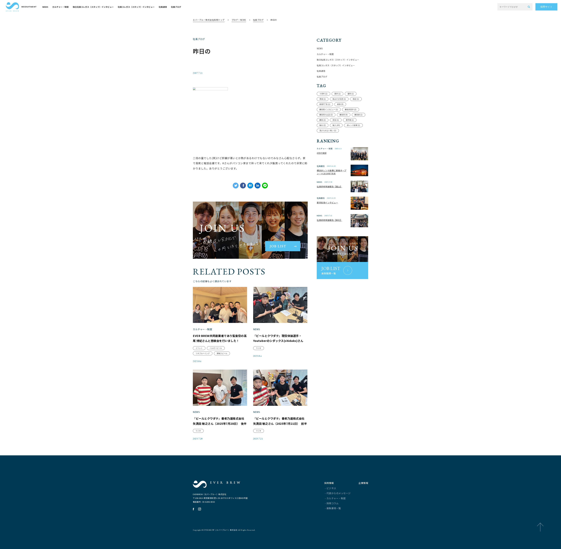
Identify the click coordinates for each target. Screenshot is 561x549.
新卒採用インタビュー (327, 202)
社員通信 (163, 7)
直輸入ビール (222, 353)
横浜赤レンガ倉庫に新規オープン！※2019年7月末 (331, 172)
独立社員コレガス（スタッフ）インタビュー (93, 7)
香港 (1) (323, 99)
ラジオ (258, 348)
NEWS (45, 7)
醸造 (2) (323, 120)
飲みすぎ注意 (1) (339, 99)
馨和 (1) (351, 94)
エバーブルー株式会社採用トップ (209, 19)
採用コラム (333, 503)
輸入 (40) (336, 125)
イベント (199, 348)
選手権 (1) (350, 120)
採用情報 (329, 483)
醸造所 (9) (344, 115)
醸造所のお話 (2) (326, 115)
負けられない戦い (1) (328, 131)
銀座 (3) (340, 104)
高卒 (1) (337, 94)
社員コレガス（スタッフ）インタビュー (136, 7)
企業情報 (363, 483)
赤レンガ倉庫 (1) (353, 125)
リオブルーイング (203, 353)
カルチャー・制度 (60, 7)
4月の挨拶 (322, 152)
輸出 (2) (323, 125)
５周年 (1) (323, 94)
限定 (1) (356, 99)
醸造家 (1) (358, 115)
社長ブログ (176, 7)
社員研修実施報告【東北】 (329, 220)
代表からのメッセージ (339, 493)
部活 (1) (336, 120)
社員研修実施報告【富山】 (329, 186)
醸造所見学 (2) (350, 110)
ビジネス (331, 488)
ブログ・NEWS (239, 19)
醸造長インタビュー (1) (329, 110)
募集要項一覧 (334, 508)
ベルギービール (216, 348)
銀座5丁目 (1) (325, 104)
